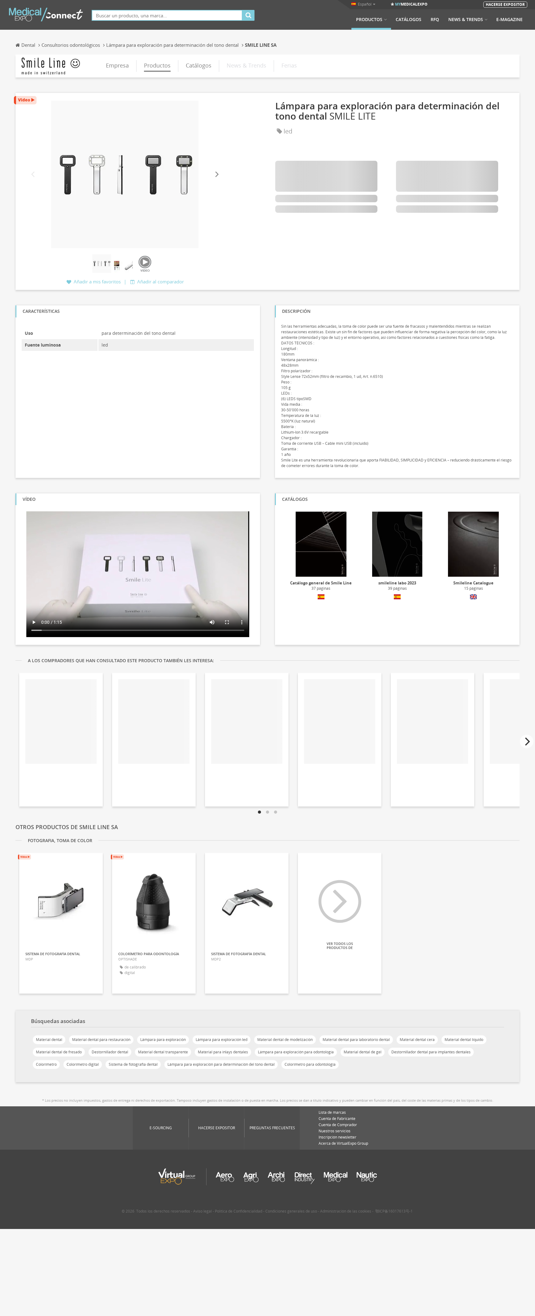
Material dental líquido (464, 1039)
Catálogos (408, 19)
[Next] (216, 175)
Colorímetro (46, 1064)
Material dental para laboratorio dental (356, 1039)
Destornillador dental (110, 1052)
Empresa (117, 65)
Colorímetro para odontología (310, 1064)
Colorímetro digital (83, 1064)
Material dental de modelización (285, 1039)
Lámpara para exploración (163, 1039)
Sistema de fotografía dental (133, 1064)
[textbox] (167, 15)
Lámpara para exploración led (221, 1039)
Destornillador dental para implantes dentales (431, 1052)
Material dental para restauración (101, 1039)
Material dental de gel (362, 1052)
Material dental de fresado (59, 1052)
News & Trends (465, 19)
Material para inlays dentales (223, 1052)
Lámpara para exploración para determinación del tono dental (221, 1064)
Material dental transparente (163, 1052)
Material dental (49, 1039)
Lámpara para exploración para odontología (296, 1052)
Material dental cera (417, 1039)
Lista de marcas (332, 1112)
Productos (369, 19)
